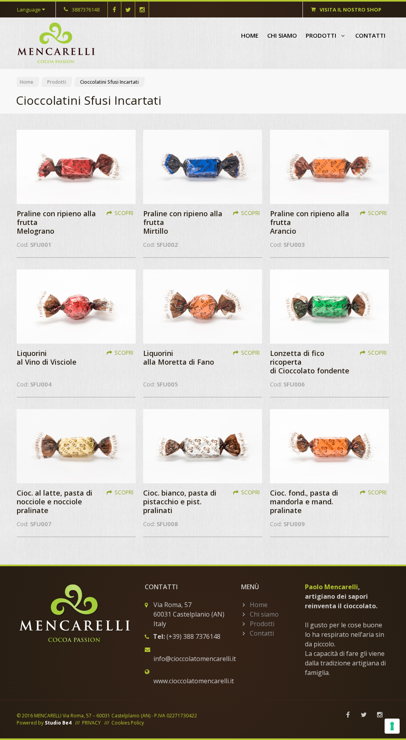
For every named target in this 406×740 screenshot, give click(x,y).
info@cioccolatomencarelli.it (194, 658)
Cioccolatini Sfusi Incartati (109, 82)
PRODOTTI (322, 35)
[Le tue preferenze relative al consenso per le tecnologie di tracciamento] (392, 726)
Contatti (262, 633)
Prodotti (56, 82)
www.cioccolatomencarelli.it (193, 681)
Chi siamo (264, 614)
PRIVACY (91, 722)
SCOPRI (124, 213)
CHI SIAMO (282, 35)
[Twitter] (364, 714)
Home (26, 82)
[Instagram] (379, 714)
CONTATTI (370, 35)
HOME (250, 35)
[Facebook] (348, 714)
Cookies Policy (127, 722)
